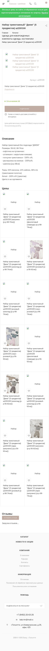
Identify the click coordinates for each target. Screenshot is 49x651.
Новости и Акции (24, 542)
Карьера (24, 559)
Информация (24, 574)
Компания (24, 550)
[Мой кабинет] (40, 4)
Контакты (24, 562)
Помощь (24, 595)
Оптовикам (24, 579)
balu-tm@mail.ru (26, 620)
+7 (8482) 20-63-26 (25, 615)
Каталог (24, 537)
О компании (24, 555)
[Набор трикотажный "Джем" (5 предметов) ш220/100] (24, 56)
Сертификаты (24, 566)
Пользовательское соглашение (24, 586)
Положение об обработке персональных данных (24, 583)
